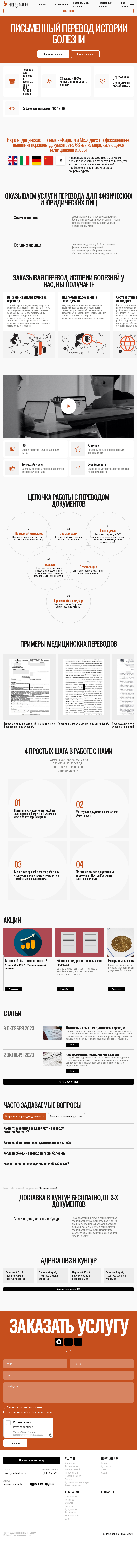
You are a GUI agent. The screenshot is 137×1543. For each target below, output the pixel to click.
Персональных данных (43, 1412)
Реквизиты (70, 1512)
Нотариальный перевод (81, 4)
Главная (7, 1188)
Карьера (69, 1506)
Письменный (18, 1188)
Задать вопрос (85, 54)
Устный (69, 1479)
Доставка (106, 1466)
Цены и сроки (68, 11)
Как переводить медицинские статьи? (92, 1054)
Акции (104, 1472)
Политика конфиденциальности (118, 1534)
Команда (69, 1499)
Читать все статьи (68, 1081)
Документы (71, 1509)
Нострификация (73, 1476)
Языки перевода (73, 1485)
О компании (71, 1496)
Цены (103, 1469)
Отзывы (69, 1503)
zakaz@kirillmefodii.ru (14, 1473)
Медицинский (32, 1188)
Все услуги (124, 4)
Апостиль (43, 4)
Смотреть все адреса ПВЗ (68, 1289)
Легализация (61, 4)
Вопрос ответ (72, 1515)
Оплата (104, 1463)
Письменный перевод (105, 4)
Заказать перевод (53, 54)
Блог (67, 1518)
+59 (60, 160)
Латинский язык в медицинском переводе (95, 1027)
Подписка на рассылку (31, 1460)
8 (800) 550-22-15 (50, 1473)
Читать (72, 1045)
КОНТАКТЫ (107, 1491)
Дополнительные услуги (77, 1482)
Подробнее (13, 989)
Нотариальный (72, 1469)
